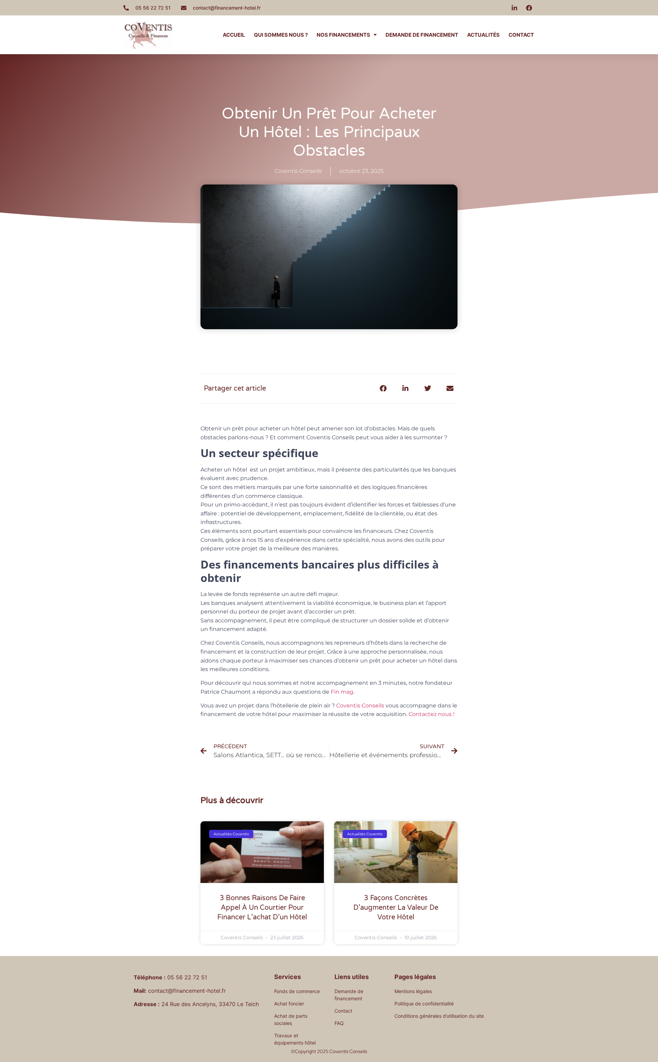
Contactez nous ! (432, 714)
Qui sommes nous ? (281, 35)
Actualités (483, 35)
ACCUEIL (234, 35)
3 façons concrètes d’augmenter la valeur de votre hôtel (395, 907)
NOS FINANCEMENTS (343, 35)
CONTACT (521, 35)
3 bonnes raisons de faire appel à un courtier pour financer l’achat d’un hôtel (262, 907)
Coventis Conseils (359, 705)
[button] (383, 388)
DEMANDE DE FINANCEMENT (422, 35)
